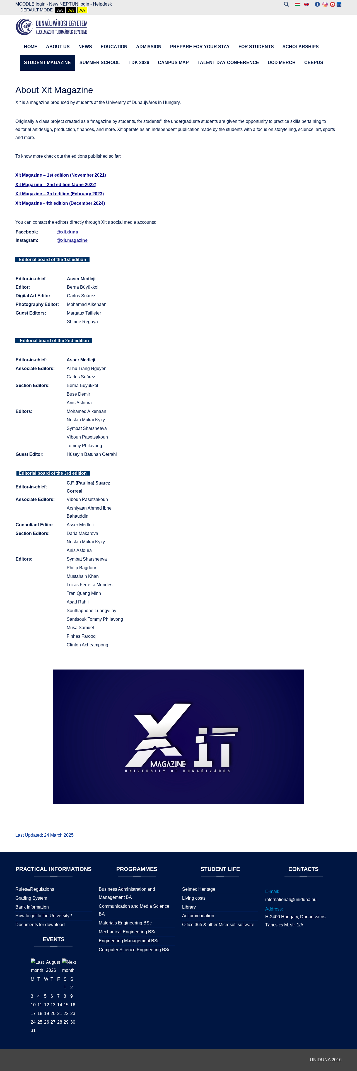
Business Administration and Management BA (127, 893)
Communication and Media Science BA (134, 910)
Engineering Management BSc (129, 940)
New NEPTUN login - (71, 4)
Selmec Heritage (198, 889)
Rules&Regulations (34, 889)
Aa (60, 10)
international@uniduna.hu (291, 899)
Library (189, 907)
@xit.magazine (72, 240)
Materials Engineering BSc (125, 923)
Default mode (36, 10)
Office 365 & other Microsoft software (218, 924)
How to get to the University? (43, 915)
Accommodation (198, 915)
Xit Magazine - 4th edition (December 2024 (59, 203)
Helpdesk (102, 4)
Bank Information (32, 907)
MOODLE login (30, 4)
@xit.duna (67, 232)
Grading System (31, 898)
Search (286, 4)
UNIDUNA (320, 1059)
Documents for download (40, 924)
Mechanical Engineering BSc (127, 931)
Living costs (194, 898)
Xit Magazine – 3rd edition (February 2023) (59, 193)
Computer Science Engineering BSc (134, 949)
